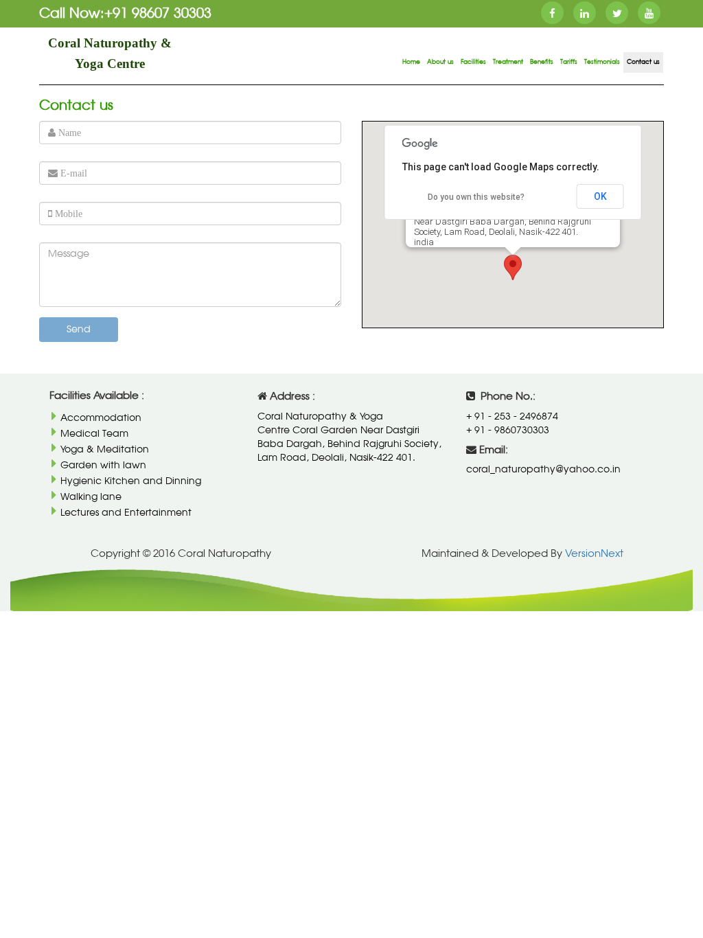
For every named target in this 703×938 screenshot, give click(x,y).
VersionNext (592, 554)
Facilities (473, 62)
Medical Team (93, 434)
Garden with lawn (102, 465)
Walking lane (90, 497)
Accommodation (100, 418)
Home (411, 62)
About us (440, 62)
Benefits (541, 62)
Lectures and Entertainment (125, 513)
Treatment (508, 62)
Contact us (643, 62)
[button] (512, 267)
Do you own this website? (476, 197)
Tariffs (568, 62)
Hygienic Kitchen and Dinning (130, 481)
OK (600, 196)
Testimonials (602, 62)
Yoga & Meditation (104, 450)
